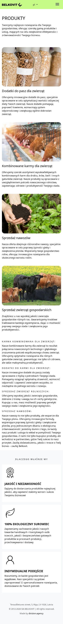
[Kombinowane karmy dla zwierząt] (31, 141)
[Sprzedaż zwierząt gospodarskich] (31, 285)
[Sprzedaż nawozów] (31, 213)
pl (34, 4)
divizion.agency (36, 613)
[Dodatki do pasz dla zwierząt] (31, 66)
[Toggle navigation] (57, 4)
